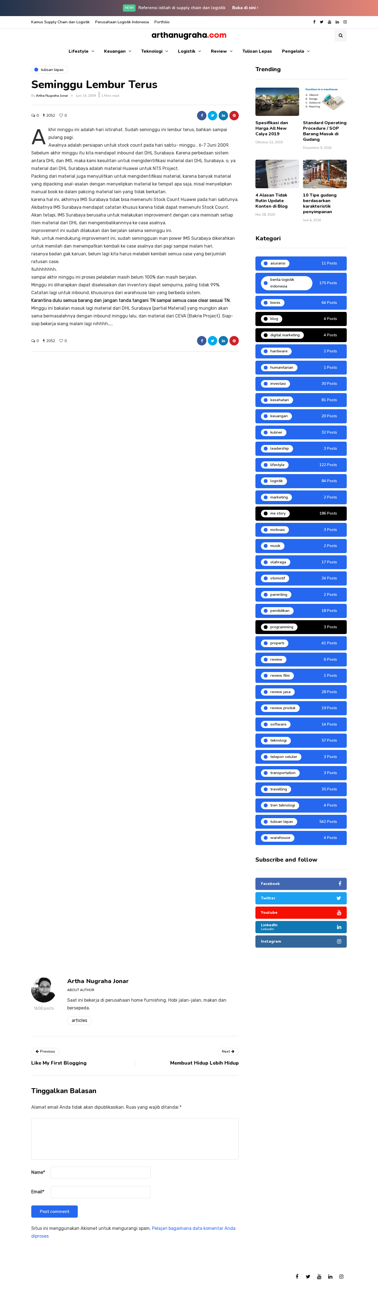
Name (38, 1172)
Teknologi (151, 51)
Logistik (186, 51)
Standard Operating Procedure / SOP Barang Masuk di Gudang (324, 131)
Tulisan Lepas (257, 51)
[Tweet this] (212, 115)
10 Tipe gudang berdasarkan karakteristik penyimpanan (319, 203)
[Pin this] (234, 115)
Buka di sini (244, 8)
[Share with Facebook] (201, 115)
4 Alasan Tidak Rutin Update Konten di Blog (271, 200)
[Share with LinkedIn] (223, 115)
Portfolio (162, 22)
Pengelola (293, 51)
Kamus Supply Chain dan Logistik (60, 22)
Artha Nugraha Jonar (52, 95)
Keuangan (115, 51)
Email (37, 1191)
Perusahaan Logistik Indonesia (122, 22)
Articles (79, 1020)
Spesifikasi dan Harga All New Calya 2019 (271, 128)
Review (219, 51)
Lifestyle (79, 51)
